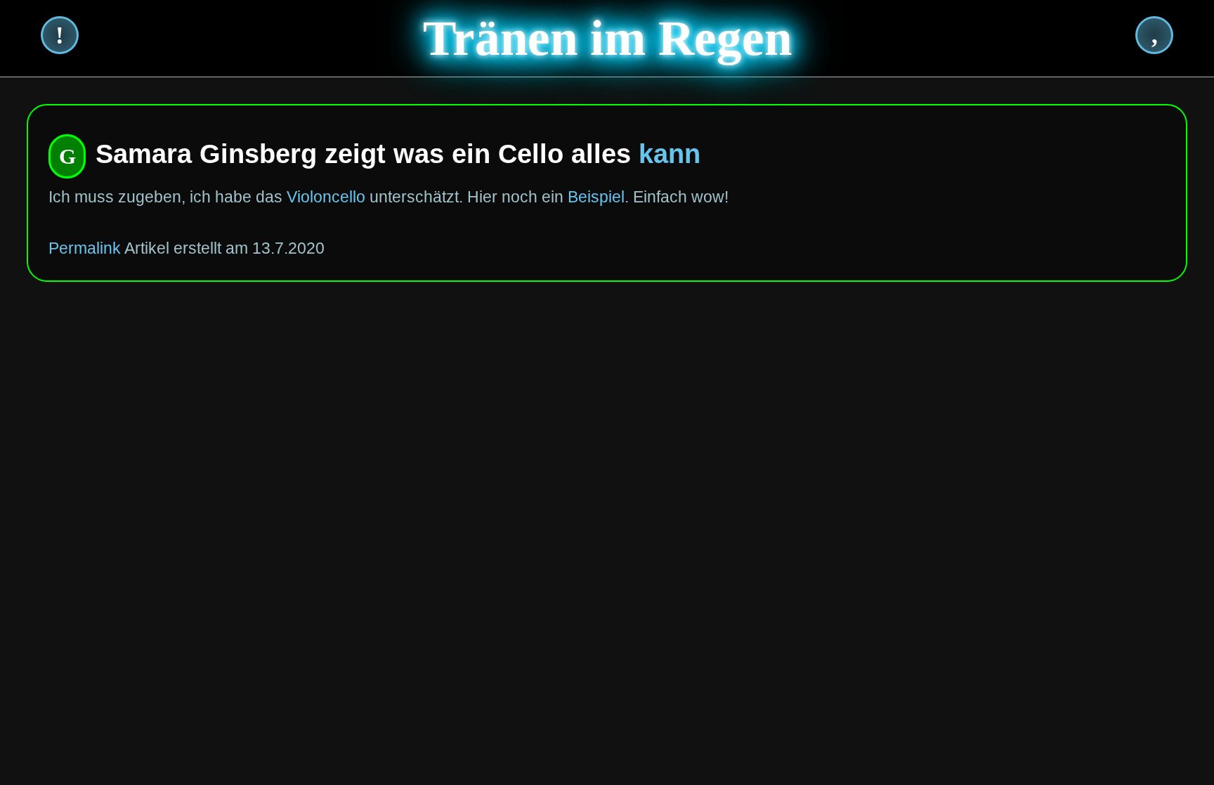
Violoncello (326, 197)
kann (669, 153)
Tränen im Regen (607, 38)
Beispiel (596, 197)
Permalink (84, 248)
